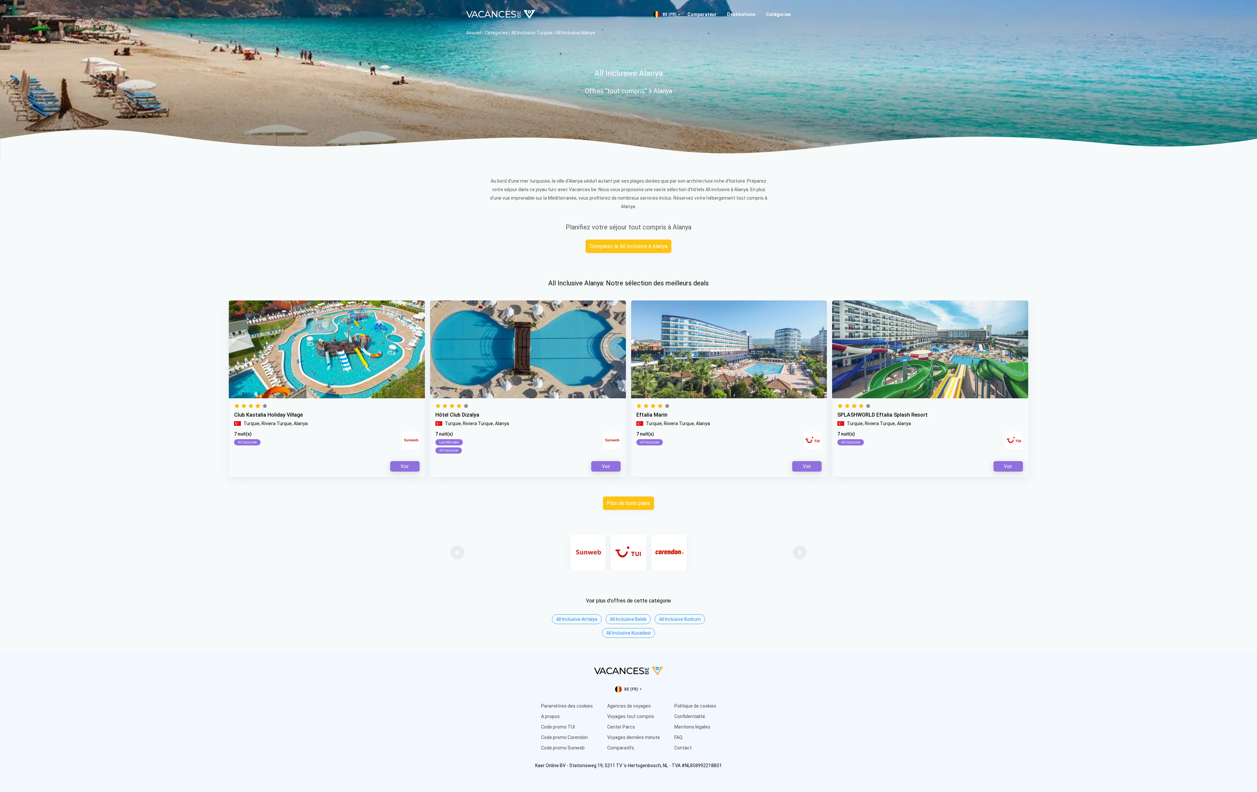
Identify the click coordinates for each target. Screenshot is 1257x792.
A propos (550, 716)
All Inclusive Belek (628, 619)
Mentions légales (692, 726)
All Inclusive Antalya (576, 619)
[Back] (457, 552)
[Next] (800, 552)
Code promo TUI (558, 726)
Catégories (778, 14)
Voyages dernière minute (633, 737)
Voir (807, 466)
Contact (683, 747)
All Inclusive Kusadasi (628, 633)
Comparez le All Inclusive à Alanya (628, 246)
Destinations (741, 14)
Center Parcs (621, 726)
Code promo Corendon (564, 737)
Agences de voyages (629, 706)
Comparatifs (620, 747)
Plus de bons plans (628, 503)
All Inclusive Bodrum (680, 619)
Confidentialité (689, 716)
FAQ (678, 737)
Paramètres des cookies (567, 706)
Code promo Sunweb (563, 747)
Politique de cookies (695, 706)
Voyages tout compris (630, 716)
